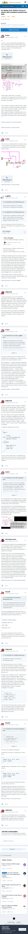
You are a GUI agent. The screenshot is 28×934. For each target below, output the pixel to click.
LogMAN (20, 335)
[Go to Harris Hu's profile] (24, 896)
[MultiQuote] (2, 133)
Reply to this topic (14, 29)
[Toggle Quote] (3, 202)
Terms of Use (8, 932)
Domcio (5, 865)
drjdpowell (20, 477)
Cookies (18, 922)
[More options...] (25, 36)
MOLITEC (5, 908)
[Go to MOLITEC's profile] (24, 906)
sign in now (10, 834)
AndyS (4, 23)
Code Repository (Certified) (18, 25)
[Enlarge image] (14, 77)
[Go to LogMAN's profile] (2, 197)
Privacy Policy (11, 922)
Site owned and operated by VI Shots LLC (14, 924)
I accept (23, 929)
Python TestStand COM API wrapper (11, 864)
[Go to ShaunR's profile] (2, 592)
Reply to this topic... (9, 841)
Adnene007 (6, 888)
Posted (11, 37)
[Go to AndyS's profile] (2, 36)
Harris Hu (5, 877)
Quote (6, 132)
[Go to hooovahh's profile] (24, 873)
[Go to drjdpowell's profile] (2, 292)
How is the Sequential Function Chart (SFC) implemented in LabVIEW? (11, 874)
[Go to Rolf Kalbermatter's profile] (2, 540)
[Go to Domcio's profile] (24, 864)
